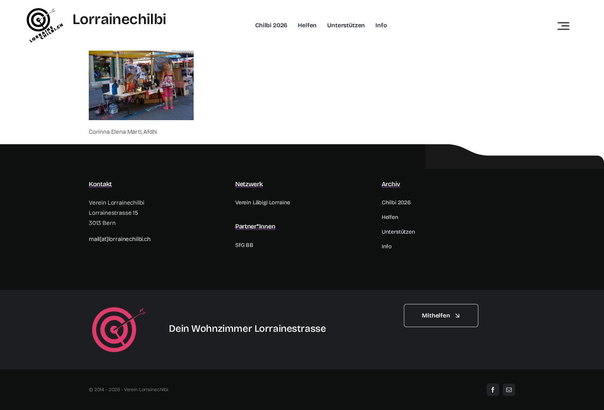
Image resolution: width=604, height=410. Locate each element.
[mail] (509, 389)
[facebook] (493, 389)
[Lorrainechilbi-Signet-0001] (119, 306)
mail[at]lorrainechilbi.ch (120, 239)
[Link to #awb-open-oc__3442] (563, 26)
